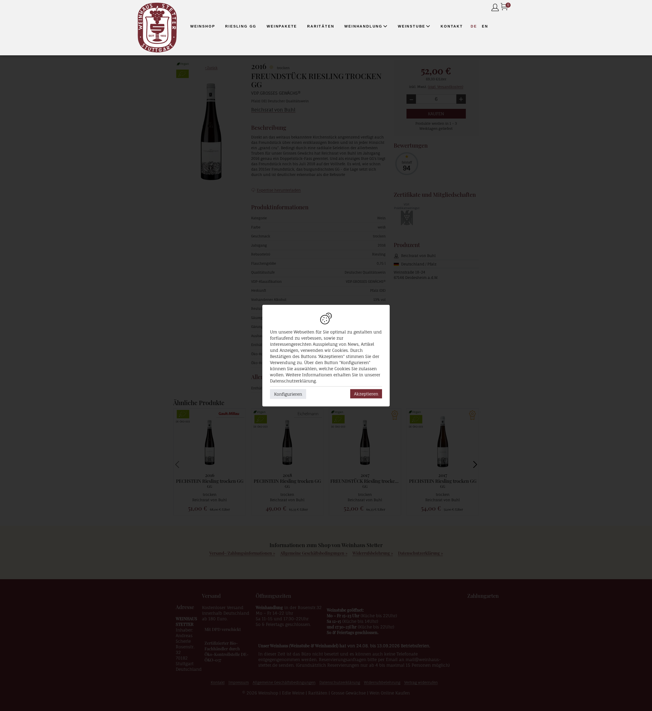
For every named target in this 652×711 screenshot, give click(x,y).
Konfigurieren (288, 393)
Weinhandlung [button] (363, 26)
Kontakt (452, 26)
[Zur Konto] (495, 8)
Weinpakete (282, 26)
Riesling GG (240, 26)
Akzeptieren (366, 393)
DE (474, 26)
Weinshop (202, 26)
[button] (385, 26)
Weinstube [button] (411, 26)
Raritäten (320, 26)
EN (485, 26)
